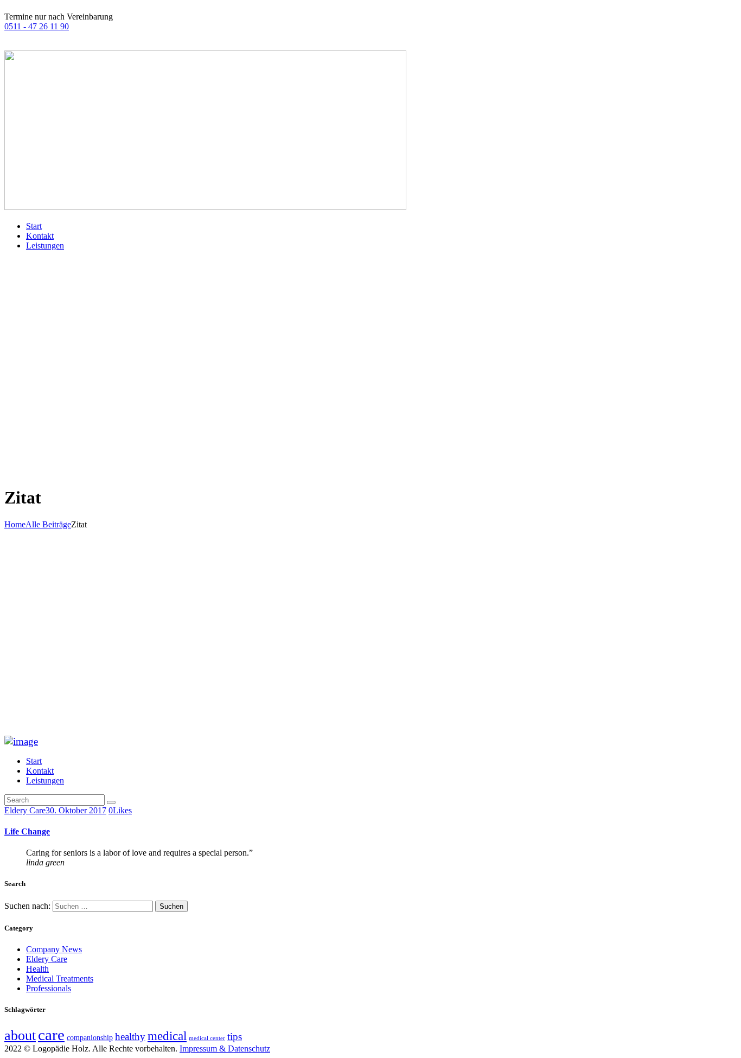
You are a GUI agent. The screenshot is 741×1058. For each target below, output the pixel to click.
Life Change (27, 831)
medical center (207, 1038)
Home (14, 524)
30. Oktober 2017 (76, 810)
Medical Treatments (59, 978)
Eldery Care (25, 810)
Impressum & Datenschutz (225, 1048)
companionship (90, 1038)
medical (167, 1036)
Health (37, 968)
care (51, 1034)
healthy (130, 1036)
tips (234, 1036)
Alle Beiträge (48, 524)
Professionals (48, 988)
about (20, 1035)
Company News (54, 949)
